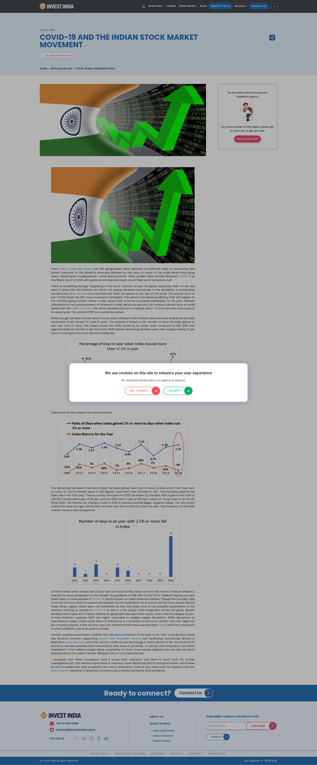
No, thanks (139, 390)
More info (190, 380)
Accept (175, 390)
